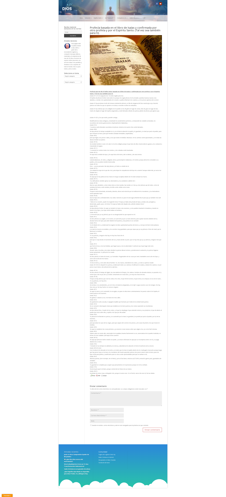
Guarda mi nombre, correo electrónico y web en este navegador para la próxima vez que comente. (120, 425)
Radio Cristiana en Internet (106, 457)
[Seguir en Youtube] (160, 3)
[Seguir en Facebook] (157, 3)
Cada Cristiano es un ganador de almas (77, 469)
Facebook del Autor (104, 462)
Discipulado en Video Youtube (107, 460)
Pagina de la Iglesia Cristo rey (107, 454)
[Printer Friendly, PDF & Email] (98, 376)
